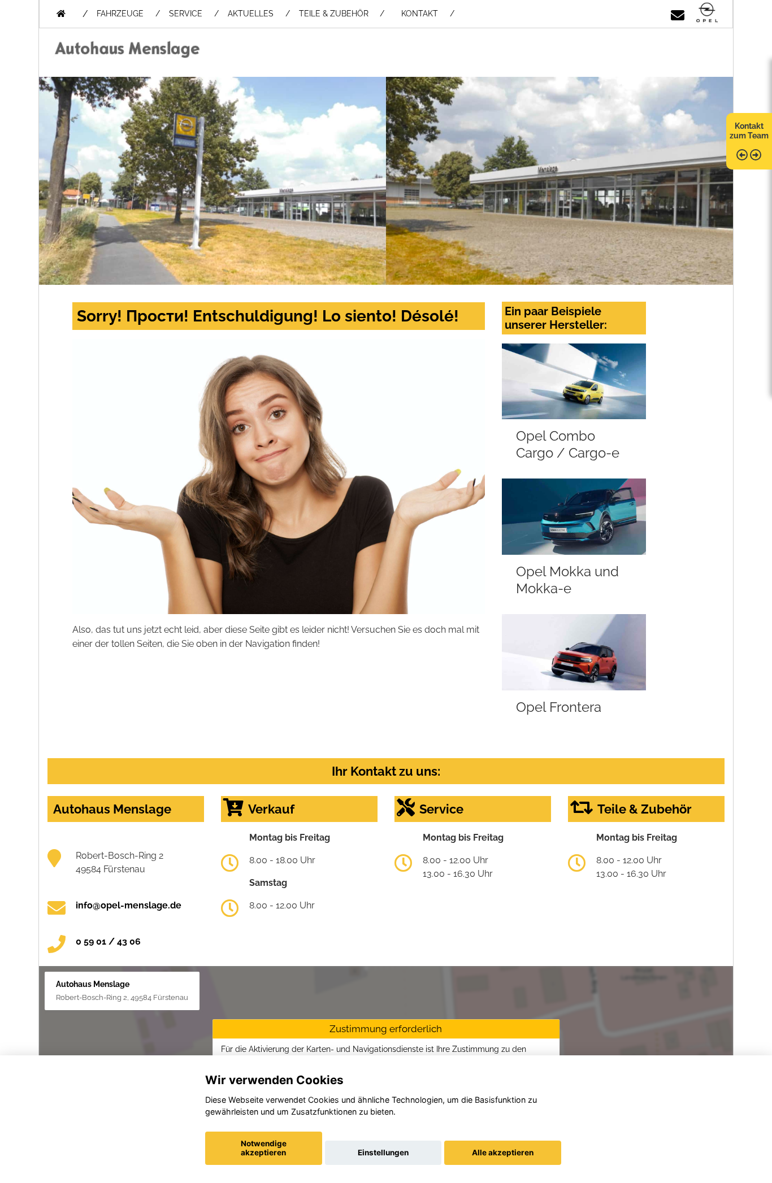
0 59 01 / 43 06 (108, 941)
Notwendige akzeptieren (264, 1148)
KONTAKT (419, 13)
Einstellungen (383, 1152)
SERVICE (185, 13)
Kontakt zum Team (749, 130)
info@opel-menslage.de (128, 905)
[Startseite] (707, 13)
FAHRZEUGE (120, 13)
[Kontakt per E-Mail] (677, 13)
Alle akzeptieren (503, 1152)
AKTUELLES (251, 13)
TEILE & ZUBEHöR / (341, 13)
